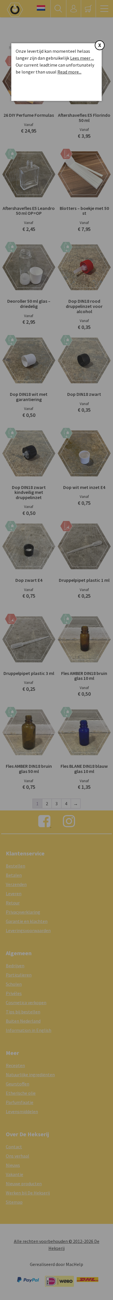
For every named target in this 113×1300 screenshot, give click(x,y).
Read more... (69, 72)
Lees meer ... (82, 58)
